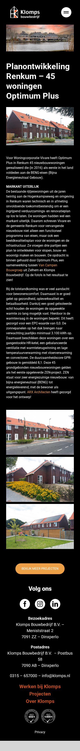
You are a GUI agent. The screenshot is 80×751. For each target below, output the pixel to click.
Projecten (40, 694)
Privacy (40, 732)
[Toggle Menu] (66, 12)
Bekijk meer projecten (40, 568)
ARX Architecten (38, 392)
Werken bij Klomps (40, 686)
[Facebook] (25, 604)
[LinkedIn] (55, 604)
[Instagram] (40, 604)
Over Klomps (40, 701)
